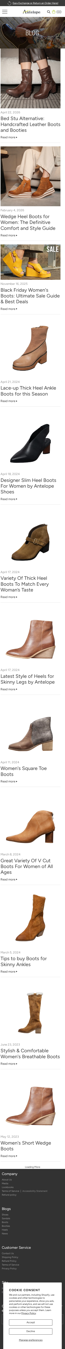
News (5, 1233)
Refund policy (9, 1194)
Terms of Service (11, 1191)
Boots (5, 1222)
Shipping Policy (10, 1257)
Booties (6, 1226)
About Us (7, 1179)
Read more (8, 137)
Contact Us (8, 1253)
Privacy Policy (28, 1313)
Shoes (5, 1214)
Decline (30, 1331)
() (59, 11)
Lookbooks (8, 1187)
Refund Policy (9, 1261)
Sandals (6, 1218)
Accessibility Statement (34, 1191)
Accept (31, 1322)
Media (5, 1183)
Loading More (32, 1167)
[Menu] (4, 12)
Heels (5, 1229)
